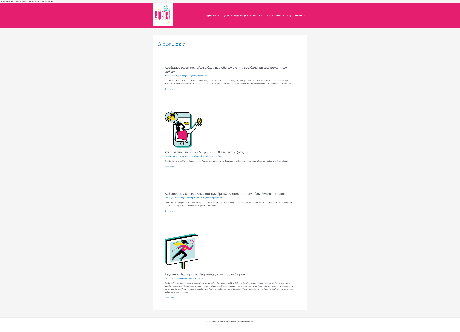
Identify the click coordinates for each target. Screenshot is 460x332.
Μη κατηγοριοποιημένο (186, 75)
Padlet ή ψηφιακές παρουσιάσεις (179, 198)
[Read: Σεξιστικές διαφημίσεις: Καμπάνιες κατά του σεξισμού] (181, 251)
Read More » (170, 89)
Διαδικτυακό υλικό (173, 156)
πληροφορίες (181, 278)
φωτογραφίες (211, 198)
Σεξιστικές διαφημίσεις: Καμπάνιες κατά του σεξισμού (205, 274)
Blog (289, 15)
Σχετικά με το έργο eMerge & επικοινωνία (241, 15)
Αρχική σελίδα (212, 15)
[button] (261, 15)
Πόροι (279, 15)
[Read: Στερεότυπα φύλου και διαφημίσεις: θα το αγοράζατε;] (184, 129)
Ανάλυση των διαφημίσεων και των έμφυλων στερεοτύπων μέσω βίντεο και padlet (226, 194)
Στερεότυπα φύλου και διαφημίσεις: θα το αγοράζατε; (204, 152)
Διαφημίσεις (170, 75)
